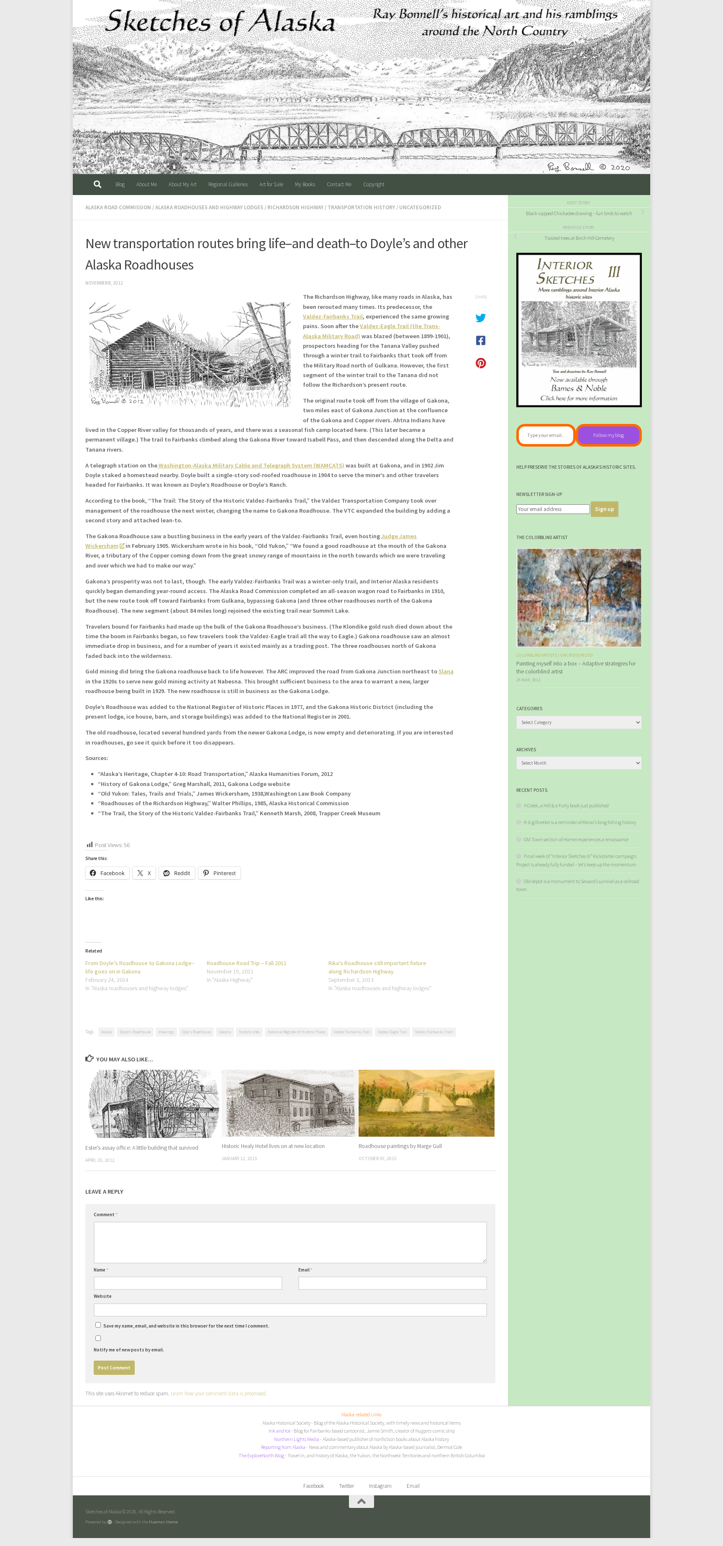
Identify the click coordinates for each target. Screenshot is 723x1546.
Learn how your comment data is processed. (219, 1393)
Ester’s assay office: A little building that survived (141, 1147)
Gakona (225, 1032)
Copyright (374, 184)
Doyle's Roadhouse (135, 1032)
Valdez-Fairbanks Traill (434, 1032)
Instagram (380, 1486)
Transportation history (361, 207)
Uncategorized (420, 207)
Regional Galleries (228, 184)
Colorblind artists (536, 655)
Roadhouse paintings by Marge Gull (400, 1146)
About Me (146, 184)
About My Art (183, 184)
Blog (120, 184)
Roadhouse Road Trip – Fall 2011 (247, 963)
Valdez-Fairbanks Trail (333, 316)
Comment (106, 1214)
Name (101, 1270)
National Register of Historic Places (297, 1032)
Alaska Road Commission (118, 207)
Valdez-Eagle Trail (392, 1032)
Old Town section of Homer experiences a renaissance (576, 839)
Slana (446, 671)
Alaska (106, 1032)
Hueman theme (163, 1522)
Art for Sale (271, 184)
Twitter (346, 1486)
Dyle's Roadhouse (196, 1032)
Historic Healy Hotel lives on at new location (273, 1146)
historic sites (249, 1032)
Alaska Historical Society (286, 1423)
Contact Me (339, 184)
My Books (305, 184)
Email (305, 1270)
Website (103, 1296)
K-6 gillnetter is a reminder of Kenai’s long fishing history (580, 822)
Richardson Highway (295, 207)
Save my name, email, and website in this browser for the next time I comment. (186, 1326)
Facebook (313, 1486)
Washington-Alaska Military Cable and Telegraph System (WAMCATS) (250, 465)
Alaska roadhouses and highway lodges (209, 207)
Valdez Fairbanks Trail (351, 1032)
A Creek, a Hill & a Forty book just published (566, 805)
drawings (166, 1032)
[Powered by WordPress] (110, 1522)
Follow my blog (608, 435)
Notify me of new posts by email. (129, 1350)
